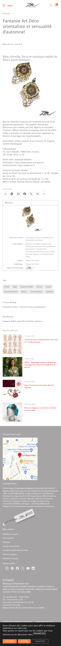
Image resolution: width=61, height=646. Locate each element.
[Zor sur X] (22, 568)
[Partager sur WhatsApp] (18, 194)
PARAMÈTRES (39, 633)
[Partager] (5, 194)
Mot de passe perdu (11, 546)
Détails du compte (10, 534)
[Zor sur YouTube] (28, 568)
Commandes (8, 538)
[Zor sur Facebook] (17, 568)
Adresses (6, 542)
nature (24, 291)
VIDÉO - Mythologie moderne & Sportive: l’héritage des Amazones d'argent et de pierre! (40, 364)
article (6, 287)
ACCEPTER (10, 641)
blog (15, 287)
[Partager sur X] (31, 194)
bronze (39, 287)
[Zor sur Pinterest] (12, 568)
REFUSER (24, 641)
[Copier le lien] (44, 194)
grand (48, 287)
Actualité (6, 13)
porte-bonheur (36, 291)
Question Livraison (11, 558)
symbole (49, 291)
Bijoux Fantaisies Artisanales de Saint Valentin (39, 386)
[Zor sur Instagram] (7, 568)
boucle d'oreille (26, 287)
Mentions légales (10, 554)
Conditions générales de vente (15, 550)
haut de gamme (11, 291)
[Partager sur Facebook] (24, 194)
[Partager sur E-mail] (37, 194)
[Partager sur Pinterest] (11, 194)
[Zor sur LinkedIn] (33, 568)
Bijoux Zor (7, 44)
